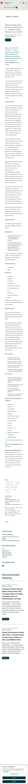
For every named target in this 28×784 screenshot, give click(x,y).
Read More (5, 619)
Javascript (4, 557)
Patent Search (8, 489)
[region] (14, 774)
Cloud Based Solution (10, 482)
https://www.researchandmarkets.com (11, 540)
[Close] (25, 766)
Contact (7, 521)
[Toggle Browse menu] (23, 7)
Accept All (14, 781)
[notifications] (23, 2)
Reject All (14, 777)
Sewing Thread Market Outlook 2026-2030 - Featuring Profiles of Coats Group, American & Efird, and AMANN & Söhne (13, 636)
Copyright (17, 482)
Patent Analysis (14, 487)
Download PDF (5, 550)
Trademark (8, 492)
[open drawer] (26, 2)
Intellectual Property (9, 484)
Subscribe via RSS (6, 552)
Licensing (7, 487)
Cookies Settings (14, 774)
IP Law (16, 484)
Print (3, 548)
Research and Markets (10, 36)
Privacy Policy (6, 771)
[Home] (6, 3)
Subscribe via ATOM (7, 555)
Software (14, 489)
